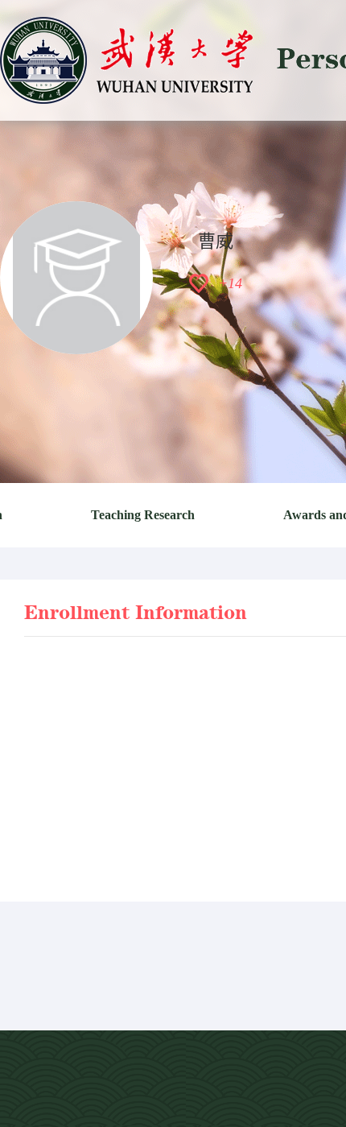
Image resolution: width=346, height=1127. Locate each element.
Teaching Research (143, 515)
